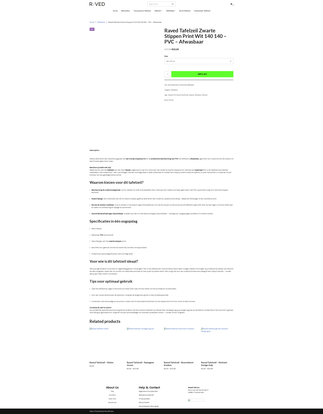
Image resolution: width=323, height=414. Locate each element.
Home (115, 11)
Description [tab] (94, 150)
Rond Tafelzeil (184, 11)
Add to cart (202, 74)
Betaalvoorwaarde (146, 395)
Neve (91, 411)
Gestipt (170, 95)
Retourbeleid (144, 402)
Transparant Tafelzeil (142, 11)
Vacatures (112, 402)
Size (166, 56)
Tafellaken (101, 22)
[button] (162, 10)
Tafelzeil (204, 95)
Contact (112, 395)
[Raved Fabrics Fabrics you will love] (97, 4)
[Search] (173, 4)
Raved (179, 95)
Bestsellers (125, 11)
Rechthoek (184, 95)
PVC (174, 95)
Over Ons (112, 399)
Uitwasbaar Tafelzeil (202, 11)
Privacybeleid (144, 399)
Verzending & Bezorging (148, 406)
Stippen (191, 95)
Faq (112, 391)
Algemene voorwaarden (148, 391)
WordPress (109, 411)
